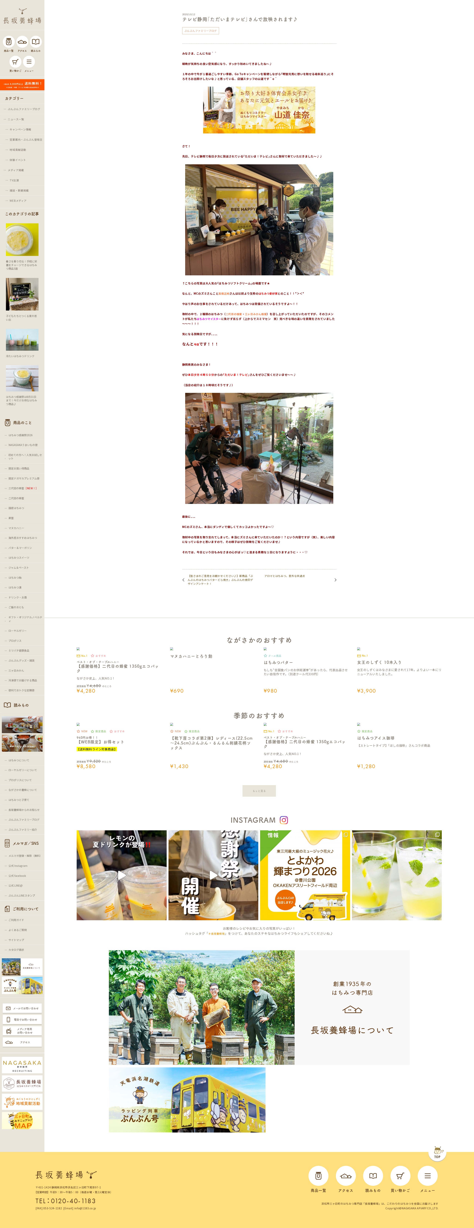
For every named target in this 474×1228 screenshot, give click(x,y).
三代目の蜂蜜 (23, 488)
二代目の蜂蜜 (16, 498)
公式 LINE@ (16, 885)
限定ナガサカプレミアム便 (24, 478)
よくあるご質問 (18, 930)
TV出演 (14, 180)
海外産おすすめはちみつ (23, 538)
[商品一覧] (9, 42)
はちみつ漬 (15, 587)
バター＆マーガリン (20, 548)
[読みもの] (36, 42)
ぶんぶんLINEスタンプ (22, 895)
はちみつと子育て (19, 800)
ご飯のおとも (16, 607)
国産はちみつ (16, 508)
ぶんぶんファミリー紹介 (23, 829)
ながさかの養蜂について (23, 790)
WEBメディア (18, 200)
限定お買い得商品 (19, 468)
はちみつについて (19, 760)
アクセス (25, 1042)
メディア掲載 (16, 170)
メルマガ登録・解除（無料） (25, 856)
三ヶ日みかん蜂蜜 (256, 314)
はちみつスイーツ (19, 557)
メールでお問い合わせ (26, 1008)
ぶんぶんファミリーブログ (24, 109)
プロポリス (15, 640)
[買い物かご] (15, 62)
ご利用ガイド (16, 920)
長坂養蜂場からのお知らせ (24, 810)
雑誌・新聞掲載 (19, 190)
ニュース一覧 (16, 119)
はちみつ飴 (15, 577)
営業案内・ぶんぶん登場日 (26, 139)
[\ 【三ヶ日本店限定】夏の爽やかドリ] (122, 875)
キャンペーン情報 (20, 129)
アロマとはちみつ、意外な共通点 (284, 576)
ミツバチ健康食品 (19, 650)
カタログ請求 (16, 950)
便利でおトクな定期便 (21, 690)
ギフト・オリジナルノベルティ (25, 619)
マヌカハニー (16, 528)
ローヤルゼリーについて (23, 770)
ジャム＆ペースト (19, 567)
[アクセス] (22, 42)
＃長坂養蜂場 (216, 933)
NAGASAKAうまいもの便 (23, 445)
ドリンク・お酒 (18, 597)
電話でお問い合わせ (25, 1019)
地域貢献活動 (18, 150)
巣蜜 (11, 518)
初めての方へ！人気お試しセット (25, 456)
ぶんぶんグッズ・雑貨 (21, 660)
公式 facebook (17, 876)
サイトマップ (16, 940)
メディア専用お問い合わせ (25, 1031)
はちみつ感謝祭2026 (21, 435)
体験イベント (18, 160)
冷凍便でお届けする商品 (23, 680)
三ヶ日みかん (16, 670)
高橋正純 (223, 293)
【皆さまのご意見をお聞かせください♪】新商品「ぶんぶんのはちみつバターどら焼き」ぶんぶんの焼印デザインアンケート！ (220, 580)
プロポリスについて (20, 780)
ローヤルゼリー (18, 631)
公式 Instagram (18, 866)
